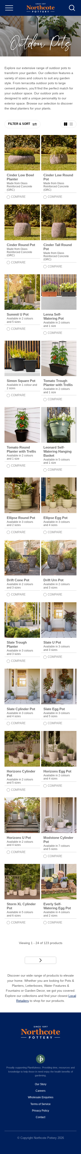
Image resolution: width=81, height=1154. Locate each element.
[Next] (40, 960)
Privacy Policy (40, 1110)
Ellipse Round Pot (21, 518)
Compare (18, 196)
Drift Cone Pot (18, 580)
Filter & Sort (19, 124)
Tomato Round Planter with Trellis (21, 449)
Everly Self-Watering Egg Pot (57, 906)
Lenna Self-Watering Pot (53, 316)
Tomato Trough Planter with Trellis (58, 383)
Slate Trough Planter (17, 644)
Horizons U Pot (19, 838)
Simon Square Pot (21, 381)
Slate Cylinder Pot (21, 709)
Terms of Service (40, 1104)
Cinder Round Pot (21, 245)
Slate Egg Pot (54, 709)
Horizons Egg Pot (57, 771)
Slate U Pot (52, 642)
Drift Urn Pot (53, 580)
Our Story (40, 1084)
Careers (40, 1090)
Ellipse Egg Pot (55, 518)
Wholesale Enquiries (40, 1097)
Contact (40, 1117)
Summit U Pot (18, 314)
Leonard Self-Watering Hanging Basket (57, 451)
